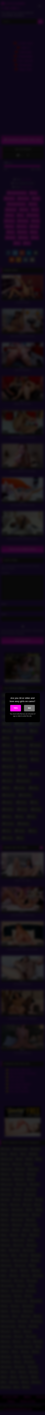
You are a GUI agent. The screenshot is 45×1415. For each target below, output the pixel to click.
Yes (16, 708)
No (29, 708)
